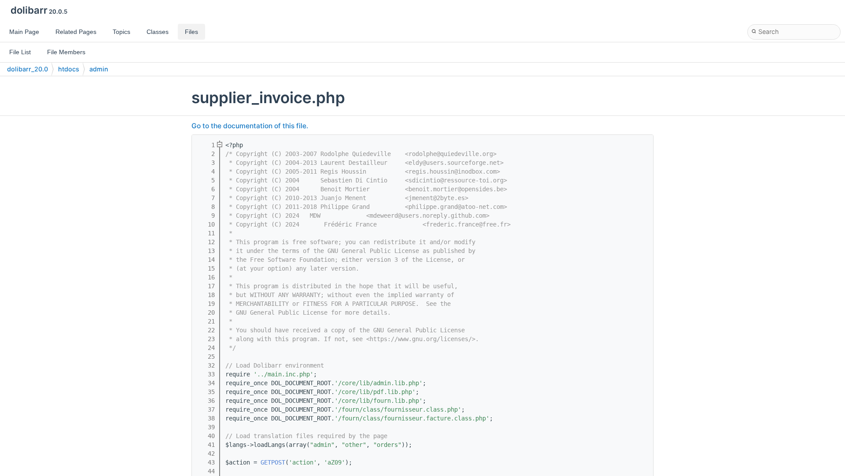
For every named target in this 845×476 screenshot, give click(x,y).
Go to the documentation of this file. (249, 126)
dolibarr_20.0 (27, 69)
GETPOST (273, 462)
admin (98, 69)
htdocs (68, 69)
